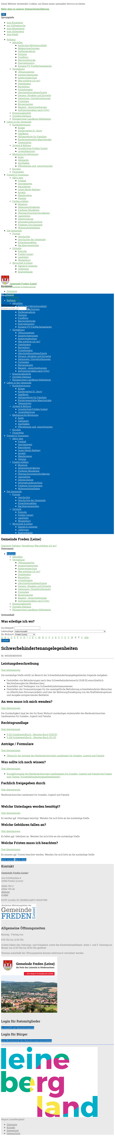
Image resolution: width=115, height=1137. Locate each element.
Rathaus (11, 39)
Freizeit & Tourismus (18, 174)
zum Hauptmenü (16, 28)
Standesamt (24, 83)
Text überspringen (10, 669)
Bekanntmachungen (29, 48)
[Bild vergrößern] (49, 1116)
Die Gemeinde (14, 230)
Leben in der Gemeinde (19, 121)
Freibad (22, 180)
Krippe (21, 127)
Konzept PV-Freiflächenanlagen (35, 65)
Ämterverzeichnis (27, 77)
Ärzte (21, 157)
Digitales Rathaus (21, 115)
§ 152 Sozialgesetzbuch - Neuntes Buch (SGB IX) (32, 734)
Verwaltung (18, 68)
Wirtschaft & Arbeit (22, 262)
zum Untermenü (15, 31)
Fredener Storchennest (30, 224)
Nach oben (20, 859)
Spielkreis (23, 133)
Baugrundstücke (26, 60)
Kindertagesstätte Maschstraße (34, 139)
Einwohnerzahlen (27, 242)
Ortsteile (16, 248)
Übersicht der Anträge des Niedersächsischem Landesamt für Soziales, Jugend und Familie (55, 755)
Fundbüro (23, 57)
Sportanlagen (25, 183)
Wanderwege (25, 195)
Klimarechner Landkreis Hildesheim (31, 118)
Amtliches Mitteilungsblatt (32, 45)
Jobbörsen (23, 268)
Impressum (13, 297)
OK (3, 14)
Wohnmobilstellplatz (29, 227)
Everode (22, 251)
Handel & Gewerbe (27, 265)
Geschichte (24, 236)
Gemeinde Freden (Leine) (14, 872)
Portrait (16, 233)
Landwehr (23, 257)
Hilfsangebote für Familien (32, 136)
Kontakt (11, 1127)
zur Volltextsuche (16, 25)
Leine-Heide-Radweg (29, 189)
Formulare (23, 101)
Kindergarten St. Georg (30, 130)
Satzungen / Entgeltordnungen (34, 98)
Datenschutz (13, 1133)
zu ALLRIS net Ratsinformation (17, 1027)
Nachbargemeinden (28, 245)
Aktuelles (17, 42)
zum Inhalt (12, 34)
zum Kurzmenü (15, 22)
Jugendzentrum (26, 151)
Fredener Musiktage (28, 209)
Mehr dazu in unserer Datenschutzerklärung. (25, 8)
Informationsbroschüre (30, 221)
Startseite (12, 291)
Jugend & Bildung (21, 145)
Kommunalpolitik (21, 112)
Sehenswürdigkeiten (29, 207)
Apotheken (24, 162)
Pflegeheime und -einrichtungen (35, 165)
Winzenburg (24, 259)
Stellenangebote (26, 51)
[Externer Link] (57, 912)
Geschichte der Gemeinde (32, 239)
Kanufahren (24, 186)
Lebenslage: (7, 631)
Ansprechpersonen (28, 74)
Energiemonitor (26, 62)
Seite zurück (7, 859)
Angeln (22, 192)
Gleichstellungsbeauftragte (32, 92)
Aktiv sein (17, 177)
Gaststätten (24, 215)
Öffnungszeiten (26, 71)
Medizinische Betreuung (25, 154)
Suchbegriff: (7, 627)
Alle (86, 637)
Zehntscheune (25, 218)
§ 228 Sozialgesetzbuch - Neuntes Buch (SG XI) (31, 737)
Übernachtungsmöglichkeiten (34, 212)
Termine (22, 54)
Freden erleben (20, 201)
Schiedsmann (25, 89)
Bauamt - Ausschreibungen (32, 107)
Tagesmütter (24, 142)
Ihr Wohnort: (7, 634)
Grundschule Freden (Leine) (33, 148)
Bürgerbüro (24, 86)
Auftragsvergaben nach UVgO (33, 110)
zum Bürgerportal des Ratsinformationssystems (26, 1040)
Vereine (22, 198)
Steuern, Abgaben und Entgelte (34, 95)
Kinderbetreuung (21, 124)
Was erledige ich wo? (29, 80)
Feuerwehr (18, 171)
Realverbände (25, 271)
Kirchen (16, 168)
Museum (22, 204)
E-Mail (4, 894)
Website (5, 891)
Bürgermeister (25, 104)
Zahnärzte (23, 160)
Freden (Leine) (25, 254)
